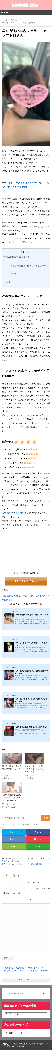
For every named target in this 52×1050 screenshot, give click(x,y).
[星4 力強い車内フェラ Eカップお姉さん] (26, 94)
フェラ (27, 864)
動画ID (36, 825)
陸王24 (19, 513)
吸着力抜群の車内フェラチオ (17, 257)
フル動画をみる (28, 581)
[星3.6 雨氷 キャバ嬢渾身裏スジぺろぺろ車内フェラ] (35, 758)
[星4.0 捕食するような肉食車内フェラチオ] (12, 758)
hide (29, 252)
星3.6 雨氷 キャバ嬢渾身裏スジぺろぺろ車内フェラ (34, 769)
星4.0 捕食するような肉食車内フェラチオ (11, 769)
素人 (41, 864)
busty (21, 864)
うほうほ (6, 513)
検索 (46, 818)
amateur (15, 864)
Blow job (7, 864)
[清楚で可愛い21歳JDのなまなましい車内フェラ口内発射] (12, 787)
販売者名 (26, 825)
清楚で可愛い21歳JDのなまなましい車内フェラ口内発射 (11, 798)
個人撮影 (34, 864)
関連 (8, 282)
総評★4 (14, 273)
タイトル (16, 825)
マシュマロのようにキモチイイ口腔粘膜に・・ (29, 267)
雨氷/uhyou (18, 861)
